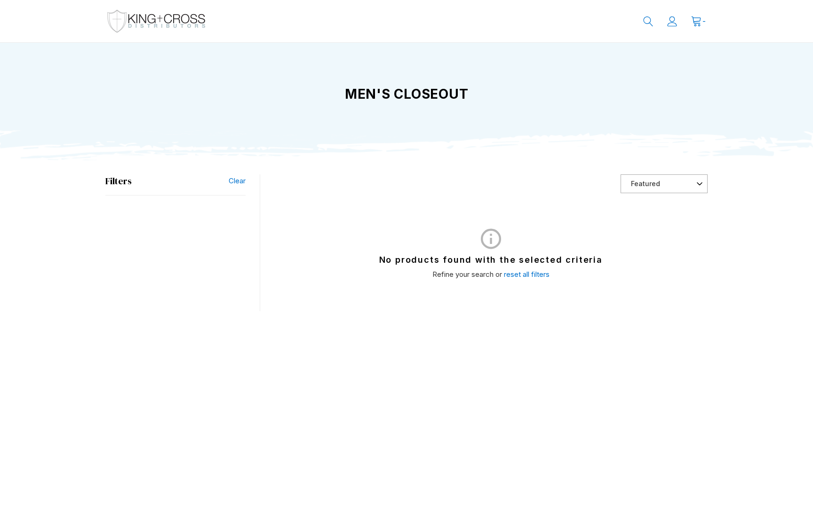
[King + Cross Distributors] (156, 21)
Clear (237, 180)
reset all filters (527, 274)
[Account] (672, 21)
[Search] (648, 21)
